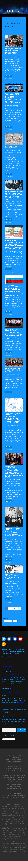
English (6, 739)
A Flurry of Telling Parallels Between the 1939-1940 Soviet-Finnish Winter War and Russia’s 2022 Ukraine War (14, 532)
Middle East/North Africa (14, 773)
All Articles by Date (9, 795)
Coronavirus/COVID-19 (14, 766)
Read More (8, 75)
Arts (14, 779)
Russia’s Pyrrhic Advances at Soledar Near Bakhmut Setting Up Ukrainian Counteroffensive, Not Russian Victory (14, 244)
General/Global (12, 770)
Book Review (10, 782)
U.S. (20, 770)
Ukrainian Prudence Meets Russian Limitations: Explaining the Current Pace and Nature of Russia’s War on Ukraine (13, 418)
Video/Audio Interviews (14, 788)
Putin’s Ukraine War (14, 757)
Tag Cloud (15, 797)
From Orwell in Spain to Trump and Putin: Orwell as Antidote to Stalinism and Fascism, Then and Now (14, 195)
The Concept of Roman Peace (11, 147)
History (8, 779)
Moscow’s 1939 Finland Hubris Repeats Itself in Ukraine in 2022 (12, 576)
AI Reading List (17, 755)
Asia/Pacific (21, 775)
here (11, 657)
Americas (21, 777)
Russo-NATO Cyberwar (14, 764)
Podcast (19, 782)
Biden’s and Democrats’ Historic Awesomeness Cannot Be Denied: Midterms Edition (14, 288)
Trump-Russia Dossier (14, 761)
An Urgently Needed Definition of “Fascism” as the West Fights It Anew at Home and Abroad (13, 332)
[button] (25, 3)
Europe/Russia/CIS (9, 775)
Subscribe (22, 729)
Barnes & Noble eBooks (14, 793)
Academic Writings (14, 786)
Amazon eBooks (14, 791)
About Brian (6, 797)
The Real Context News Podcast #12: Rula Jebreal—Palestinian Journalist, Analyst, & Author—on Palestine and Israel (14, 98)
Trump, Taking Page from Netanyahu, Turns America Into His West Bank (13, 51)
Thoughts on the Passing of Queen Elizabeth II (12, 370)
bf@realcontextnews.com (10, 692)
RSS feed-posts (7, 667)
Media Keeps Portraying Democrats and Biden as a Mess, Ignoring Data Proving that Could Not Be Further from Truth (14, 471)
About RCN (21, 795)
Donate (23, 797)
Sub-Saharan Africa (10, 777)
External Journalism (14, 784)
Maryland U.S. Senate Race (14, 768)
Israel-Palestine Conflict (14, 759)
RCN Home (9, 755)
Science (20, 779)
